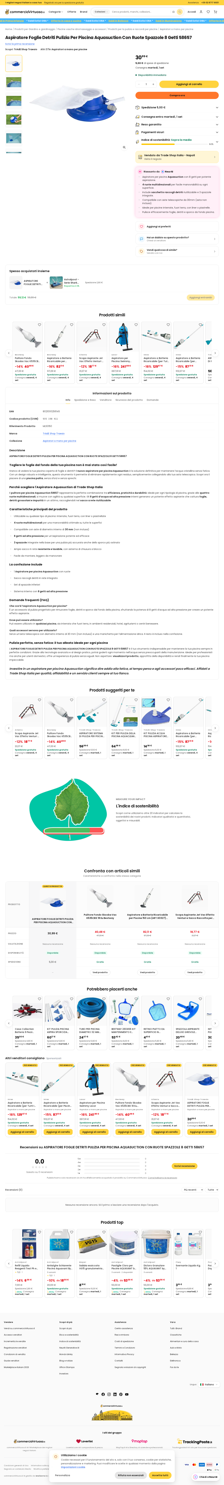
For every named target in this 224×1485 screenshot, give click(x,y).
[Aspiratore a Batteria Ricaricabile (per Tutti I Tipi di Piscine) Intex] (156, 337)
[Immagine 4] (13, 119)
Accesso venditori (13, 1334)
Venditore (106, 400)
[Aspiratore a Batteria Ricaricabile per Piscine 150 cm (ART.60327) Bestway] (60, 337)
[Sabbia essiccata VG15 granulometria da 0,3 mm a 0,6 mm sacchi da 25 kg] (92, 1244)
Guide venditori (11, 1360)
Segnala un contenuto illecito (17, 1469)
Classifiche (175, 1334)
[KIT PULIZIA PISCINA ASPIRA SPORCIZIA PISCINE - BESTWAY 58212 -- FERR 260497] (60, 1011)
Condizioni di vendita (14, 1354)
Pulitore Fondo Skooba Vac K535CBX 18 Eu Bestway (27, 360)
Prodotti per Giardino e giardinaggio (35, 29)
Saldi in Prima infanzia (35, 20)
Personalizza (62, 1475)
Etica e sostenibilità (69, 1334)
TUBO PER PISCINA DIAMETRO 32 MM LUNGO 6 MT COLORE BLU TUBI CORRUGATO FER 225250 (91, 1031)
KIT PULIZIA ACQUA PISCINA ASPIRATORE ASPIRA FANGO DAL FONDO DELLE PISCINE (155, 735)
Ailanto (83, 355)
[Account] (201, 12)
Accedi (192, 11)
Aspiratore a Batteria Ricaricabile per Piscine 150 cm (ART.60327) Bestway (59, 360)
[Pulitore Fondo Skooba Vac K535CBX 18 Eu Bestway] (27, 337)
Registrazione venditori (15, 1347)
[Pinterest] (120, 1394)
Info (68, 400)
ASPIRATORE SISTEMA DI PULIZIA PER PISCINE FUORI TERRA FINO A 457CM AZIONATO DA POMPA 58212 (91, 735)
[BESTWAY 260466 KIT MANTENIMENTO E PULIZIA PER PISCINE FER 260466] (124, 1011)
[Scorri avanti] (215, 353)
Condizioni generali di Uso (16, 1465)
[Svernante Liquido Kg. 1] (188, 1244)
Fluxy (178, 1262)
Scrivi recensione (184, 1166)
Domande (153, 400)
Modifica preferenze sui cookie (48, 1469)
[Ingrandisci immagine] (124, 147)
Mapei (82, 1262)
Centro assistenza (124, 1328)
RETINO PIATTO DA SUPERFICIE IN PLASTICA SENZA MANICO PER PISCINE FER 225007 (155, 1031)
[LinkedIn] (115, 1394)
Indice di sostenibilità (70, 1341)
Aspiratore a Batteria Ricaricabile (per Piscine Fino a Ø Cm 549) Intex (188, 360)
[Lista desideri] (208, 12)
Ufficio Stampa (66, 1367)
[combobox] (140, 12)
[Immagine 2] (13, 82)
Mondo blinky (66, 1354)
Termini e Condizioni (125, 1347)
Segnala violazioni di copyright (130, 1367)
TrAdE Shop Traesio (54, 433)
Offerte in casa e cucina (91, 20)
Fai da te (174, 1367)
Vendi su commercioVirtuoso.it (19, 1328)
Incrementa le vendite (15, 1341)
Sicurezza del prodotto (129, 400)
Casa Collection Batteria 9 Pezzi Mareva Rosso (24, 1031)
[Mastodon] (97, 1394)
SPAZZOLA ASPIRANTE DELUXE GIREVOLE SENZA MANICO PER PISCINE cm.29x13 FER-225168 (187, 1031)
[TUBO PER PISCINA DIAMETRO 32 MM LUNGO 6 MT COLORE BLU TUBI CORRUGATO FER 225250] (92, 1011)
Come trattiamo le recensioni (162, 1177)
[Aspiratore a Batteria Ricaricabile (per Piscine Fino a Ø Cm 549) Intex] (188, 337)
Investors (63, 1373)
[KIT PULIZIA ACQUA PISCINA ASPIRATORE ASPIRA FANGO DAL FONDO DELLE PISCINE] (156, 712)
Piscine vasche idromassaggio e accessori (82, 29)
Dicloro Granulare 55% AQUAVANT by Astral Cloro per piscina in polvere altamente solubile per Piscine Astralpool (156, 1267)
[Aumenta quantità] (153, 84)
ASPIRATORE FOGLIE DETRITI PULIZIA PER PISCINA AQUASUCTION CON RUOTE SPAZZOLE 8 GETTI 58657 (200, 1104)
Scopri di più (65, 1328)
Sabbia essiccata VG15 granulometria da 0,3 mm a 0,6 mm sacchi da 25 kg (91, 1267)
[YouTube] (126, 1394)
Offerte (71, 11)
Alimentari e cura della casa (184, 1341)
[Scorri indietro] (8, 353)
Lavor (114, 355)
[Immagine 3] (13, 100)
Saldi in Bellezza (143, 20)
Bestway (19, 355)
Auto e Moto (176, 1347)
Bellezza (174, 1354)
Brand (83, 11)
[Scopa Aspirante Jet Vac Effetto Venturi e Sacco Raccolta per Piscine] (92, 337)
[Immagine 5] (13, 138)
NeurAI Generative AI (69, 1347)
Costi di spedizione (124, 1341)
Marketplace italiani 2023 (16, 1367)
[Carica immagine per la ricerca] (173, 12)
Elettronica (175, 1360)
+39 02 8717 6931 (210, 2)
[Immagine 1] (13, 63)
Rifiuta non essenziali (131, 1475)
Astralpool (20, 1262)
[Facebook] (103, 1394)
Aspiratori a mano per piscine (176, 29)
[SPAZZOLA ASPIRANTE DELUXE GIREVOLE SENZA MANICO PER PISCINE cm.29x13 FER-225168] (188, 1011)
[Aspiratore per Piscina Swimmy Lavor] (124, 337)
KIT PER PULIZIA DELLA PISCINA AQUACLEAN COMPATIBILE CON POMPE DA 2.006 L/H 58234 (123, 735)
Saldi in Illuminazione (194, 20)
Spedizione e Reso (85, 400)
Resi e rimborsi (122, 1334)
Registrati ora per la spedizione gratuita (64, 2)
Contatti (119, 1360)
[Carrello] (215, 12)
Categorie (55, 11)
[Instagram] (109, 1394)
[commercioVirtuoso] (25, 11)
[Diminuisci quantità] (139, 84)
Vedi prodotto (100, 972)
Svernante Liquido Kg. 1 (188, 1267)
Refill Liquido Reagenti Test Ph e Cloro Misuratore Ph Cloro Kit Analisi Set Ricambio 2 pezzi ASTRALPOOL (26, 1267)
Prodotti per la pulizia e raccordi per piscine (132, 29)
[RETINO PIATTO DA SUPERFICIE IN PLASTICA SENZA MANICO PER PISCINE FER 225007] (156, 1011)
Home (8, 29)
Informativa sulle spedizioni (44, 1465)
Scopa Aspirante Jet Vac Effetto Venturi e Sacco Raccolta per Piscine (91, 360)
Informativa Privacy (124, 1354)
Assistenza (193, 2)
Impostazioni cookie (73, 1467)
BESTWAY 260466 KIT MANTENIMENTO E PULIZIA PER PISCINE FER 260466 (124, 1031)
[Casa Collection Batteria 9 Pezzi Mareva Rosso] (27, 1011)
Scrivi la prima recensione (20, 44)
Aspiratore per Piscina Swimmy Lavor (121, 360)
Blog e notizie (65, 1360)
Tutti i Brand (176, 1328)
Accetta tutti (160, 1475)
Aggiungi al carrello (189, 84)
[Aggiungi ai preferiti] (39, 324)
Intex (146, 355)
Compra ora (177, 95)
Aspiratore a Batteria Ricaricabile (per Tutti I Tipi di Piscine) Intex (156, 360)
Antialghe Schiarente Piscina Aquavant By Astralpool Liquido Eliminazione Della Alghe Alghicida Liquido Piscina (59, 1267)
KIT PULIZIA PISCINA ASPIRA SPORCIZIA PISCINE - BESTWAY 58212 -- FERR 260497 (59, 1031)
